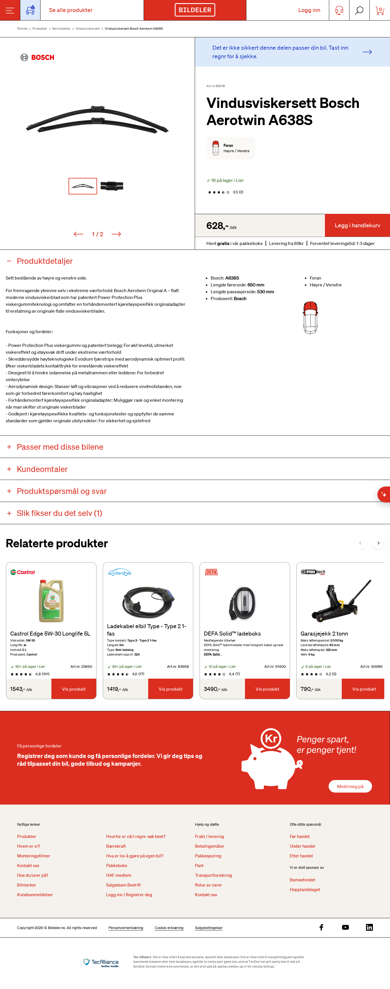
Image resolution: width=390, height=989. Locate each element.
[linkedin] (369, 927)
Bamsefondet (302, 880)
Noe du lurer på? (32, 875)
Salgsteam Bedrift (123, 885)
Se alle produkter (71, 10)
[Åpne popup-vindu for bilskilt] (30, 10)
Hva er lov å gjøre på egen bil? (134, 856)
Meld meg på (350, 786)
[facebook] (321, 927)
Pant (199, 865)
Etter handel (301, 856)
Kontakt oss (28, 865)
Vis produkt (74, 689)
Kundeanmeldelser (35, 894)
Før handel (300, 836)
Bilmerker (26, 885)
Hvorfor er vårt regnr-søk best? (136, 836)
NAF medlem (118, 875)
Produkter (40, 28)
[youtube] (345, 927)
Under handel (302, 846)
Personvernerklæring (125, 927)
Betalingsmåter (209, 846)
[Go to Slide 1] (83, 186)
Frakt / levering (209, 836)
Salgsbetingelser (209, 927)
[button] (97, 120)
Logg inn (309, 10)
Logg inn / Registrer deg (129, 894)
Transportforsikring (213, 875)
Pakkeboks (116, 865)
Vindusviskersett (88, 28)
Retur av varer (208, 885)
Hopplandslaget (305, 889)
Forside (22, 28)
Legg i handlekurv (357, 225)
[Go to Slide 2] (112, 186)
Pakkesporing (208, 856)
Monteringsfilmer (33, 856)
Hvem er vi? (28, 846)
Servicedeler (61, 28)
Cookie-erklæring (169, 927)
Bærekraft (116, 846)
